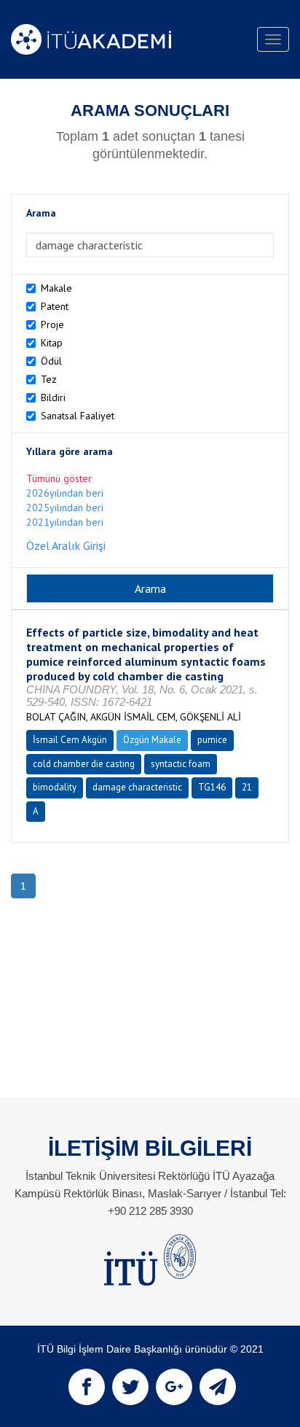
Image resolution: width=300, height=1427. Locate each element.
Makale (56, 288)
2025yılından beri (64, 507)
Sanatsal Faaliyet (77, 415)
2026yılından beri (64, 492)
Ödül (51, 361)
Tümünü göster (59, 478)
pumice (212, 740)
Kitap (52, 342)
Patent (54, 306)
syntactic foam (180, 764)
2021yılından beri (64, 522)
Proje (52, 324)
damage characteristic (137, 787)
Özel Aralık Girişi (66, 545)
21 (247, 787)
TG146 (212, 787)
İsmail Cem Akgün (70, 740)
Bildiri (53, 397)
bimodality (54, 787)
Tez (49, 379)
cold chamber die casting (84, 764)
